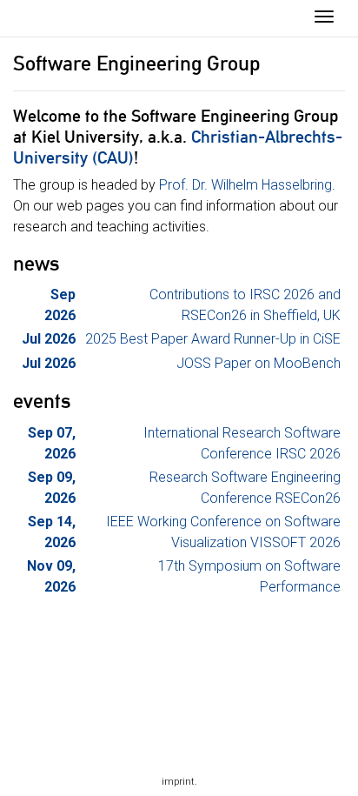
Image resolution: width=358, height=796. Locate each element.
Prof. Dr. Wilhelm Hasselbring (245, 185)
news (36, 263)
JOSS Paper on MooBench (258, 363)
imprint (178, 781)
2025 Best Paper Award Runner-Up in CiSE (213, 339)
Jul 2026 (49, 339)
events (42, 401)
